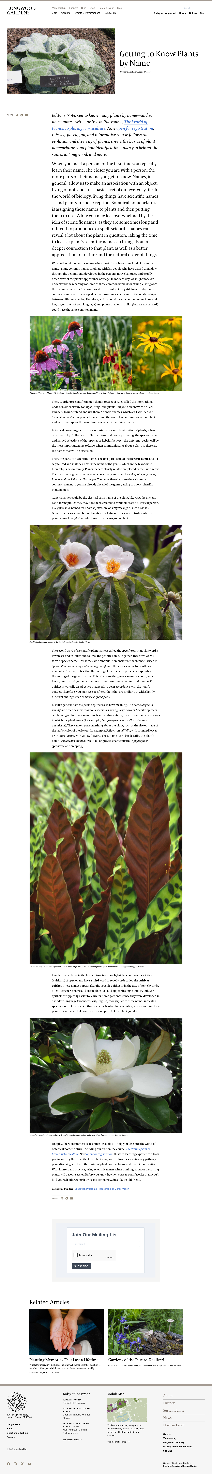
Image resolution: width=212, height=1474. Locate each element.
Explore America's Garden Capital (180, 1466)
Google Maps (13, 1424)
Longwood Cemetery (173, 1442)
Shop (92, 8)
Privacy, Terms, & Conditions (177, 1446)
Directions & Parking (17, 1433)
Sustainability (173, 1410)
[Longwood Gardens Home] (21, 10)
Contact (11, 1437)
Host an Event (106, 8)
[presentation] (66, 1332)
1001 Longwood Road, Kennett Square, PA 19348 (19, 1415)
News (167, 1418)
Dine (83, 8)
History (169, 1403)
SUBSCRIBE (81, 1266)
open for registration (134, 128)
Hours (10, 1428)
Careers (167, 1434)
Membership (59, 8)
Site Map (167, 1451)
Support (73, 8)
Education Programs (86, 1188)
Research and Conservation (114, 1188)
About (168, 1396)
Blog (119, 8)
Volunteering (169, 1438)
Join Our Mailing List (17, 1449)
